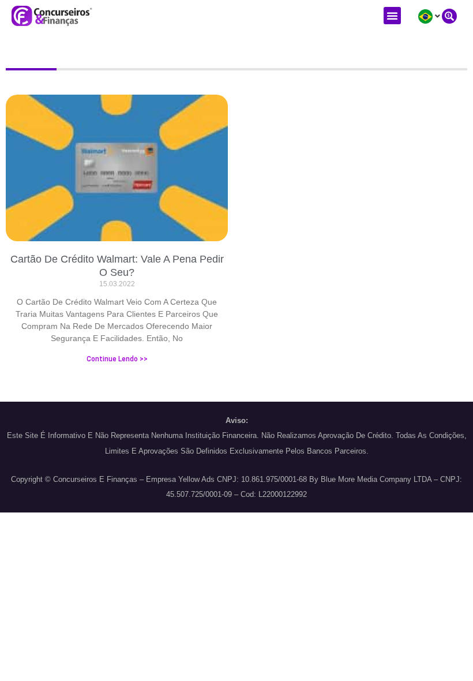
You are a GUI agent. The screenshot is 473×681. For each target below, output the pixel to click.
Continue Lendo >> (117, 359)
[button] (392, 15)
